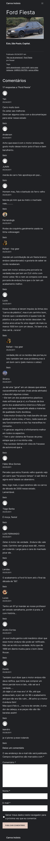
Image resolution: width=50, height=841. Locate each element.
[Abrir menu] (42, 3)
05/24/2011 (7, 102)
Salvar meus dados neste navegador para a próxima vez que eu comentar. (25, 817)
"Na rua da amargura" (14, 57)
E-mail (6, 803)
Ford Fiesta (28, 57)
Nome (6, 791)
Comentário (9, 762)
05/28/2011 (7, 733)
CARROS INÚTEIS (20, 70)
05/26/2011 (7, 672)
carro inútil (25, 67)
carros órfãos (33, 70)
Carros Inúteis (13, 3)
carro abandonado (13, 67)
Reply (5, 123)
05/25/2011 (7, 195)
